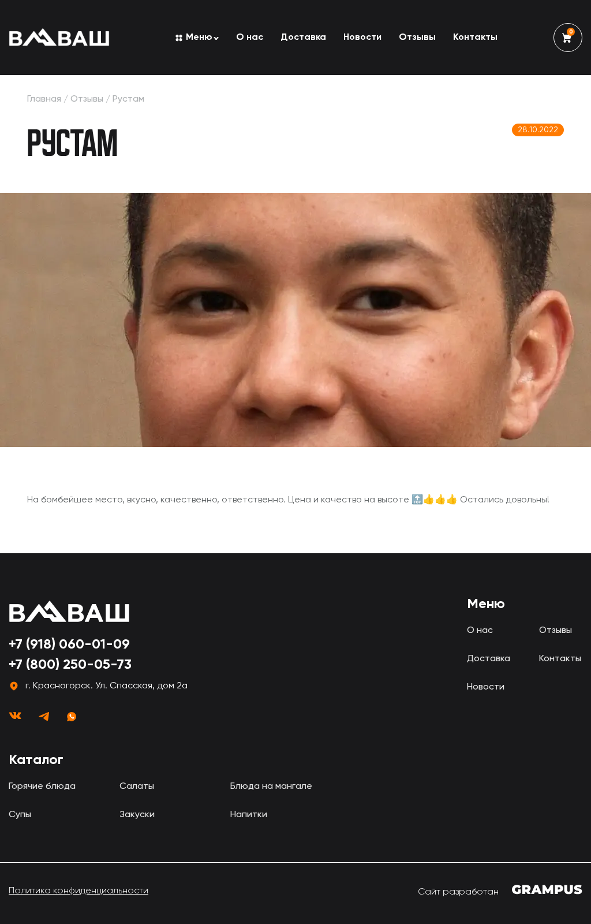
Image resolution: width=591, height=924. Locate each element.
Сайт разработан (459, 892)
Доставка (303, 37)
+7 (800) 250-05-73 (70, 665)
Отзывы (417, 37)
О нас (249, 37)
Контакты (475, 37)
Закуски (137, 814)
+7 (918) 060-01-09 (69, 644)
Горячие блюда (42, 786)
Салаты (136, 786)
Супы (20, 814)
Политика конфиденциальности (78, 891)
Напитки (248, 814)
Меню (199, 37)
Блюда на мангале (271, 786)
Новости (362, 37)
